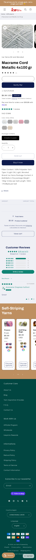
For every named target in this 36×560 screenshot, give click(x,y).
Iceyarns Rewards (11, 435)
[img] (7, 284)
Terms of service (13, 550)
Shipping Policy (10, 460)
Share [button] (6, 191)
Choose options (8, 365)
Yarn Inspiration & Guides (14, 400)
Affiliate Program (11, 425)
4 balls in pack (11, 138)
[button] (4, 9)
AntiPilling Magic (22, 331)
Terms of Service (10, 465)
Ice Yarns (17, 544)
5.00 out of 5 (23, 251)
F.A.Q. (6, 405)
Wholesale (8, 430)
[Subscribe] (29, 485)
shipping (29, 225)
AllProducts (10, 14)
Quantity (5, 143)
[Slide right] (23, 52)
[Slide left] (13, 52)
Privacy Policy (9, 450)
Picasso (7, 330)
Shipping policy (26, 550)
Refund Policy (9, 455)
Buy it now (18, 162)
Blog (5, 395)
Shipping (14, 98)
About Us (7, 390)
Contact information (19, 554)
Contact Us (8, 410)
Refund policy (27, 547)
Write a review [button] (18, 272)
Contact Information (12, 470)
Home (3, 14)
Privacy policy (16, 547)
